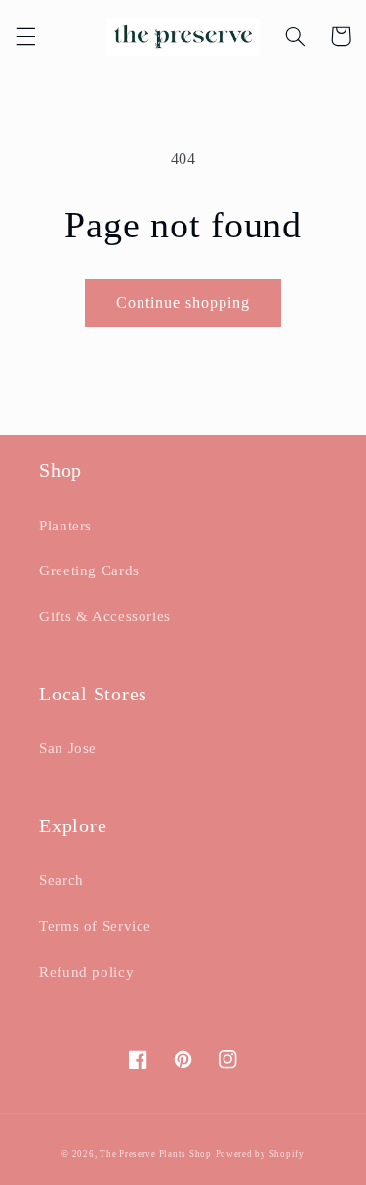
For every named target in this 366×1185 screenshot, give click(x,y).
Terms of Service (95, 926)
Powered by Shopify (260, 1154)
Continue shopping (183, 302)
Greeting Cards (89, 570)
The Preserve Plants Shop (156, 1154)
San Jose (68, 748)
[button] (25, 36)
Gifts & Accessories (105, 616)
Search (61, 880)
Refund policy (86, 972)
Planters (65, 525)
